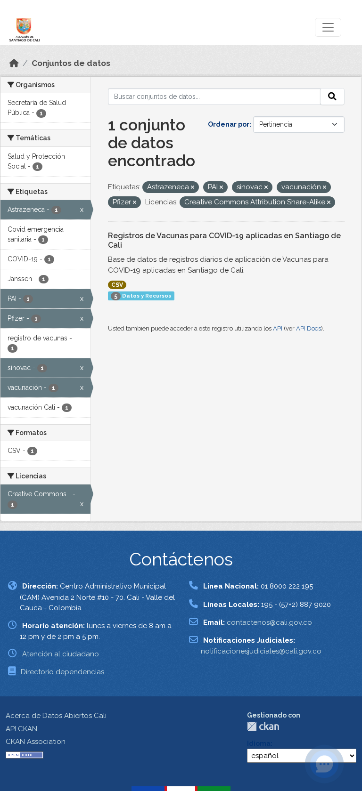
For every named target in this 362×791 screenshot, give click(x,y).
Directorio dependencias (62, 672)
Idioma (259, 743)
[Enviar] (332, 96)
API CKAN (21, 729)
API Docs (308, 328)
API (277, 328)
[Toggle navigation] (328, 27)
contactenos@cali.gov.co (269, 622)
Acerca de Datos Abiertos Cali (56, 715)
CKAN (263, 726)
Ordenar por (228, 124)
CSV (117, 285)
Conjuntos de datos (71, 63)
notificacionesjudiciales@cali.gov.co (261, 651)
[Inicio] (14, 63)
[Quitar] (192, 188)
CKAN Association (36, 741)
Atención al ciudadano (60, 654)
